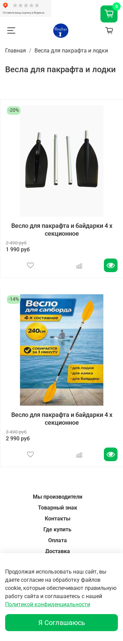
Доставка (57, 551)
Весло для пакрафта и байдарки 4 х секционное (61, 229)
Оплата (57, 540)
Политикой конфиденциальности (47, 604)
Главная (15, 50)
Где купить (57, 529)
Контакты (57, 518)
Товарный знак (57, 507)
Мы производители (57, 497)
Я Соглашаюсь (61, 623)
